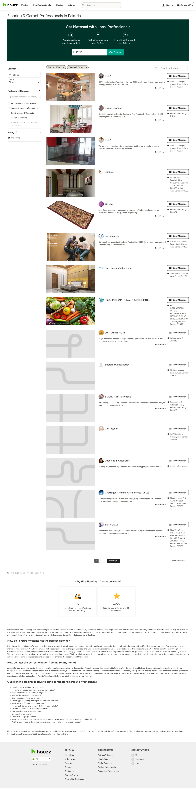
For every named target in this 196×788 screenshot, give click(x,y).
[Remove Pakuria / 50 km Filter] (64, 67)
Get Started (115, 52)
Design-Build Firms (19, 118)
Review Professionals (107, 767)
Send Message (180, 76)
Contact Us (69, 771)
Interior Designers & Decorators (24, 108)
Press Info (69, 763)
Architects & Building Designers (24, 103)
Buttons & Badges (105, 755)
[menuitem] (26, 5)
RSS (137, 763)
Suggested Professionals (108, 771)
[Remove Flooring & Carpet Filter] (86, 67)
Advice (71, 5)
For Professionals (105, 763)
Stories (59, 5)
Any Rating (15, 138)
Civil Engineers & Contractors (23, 113)
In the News (70, 759)
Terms (67, 775)
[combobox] (101, 5)
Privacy (75, 775)
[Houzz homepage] (10, 5)
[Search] (83, 5)
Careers (68, 767)
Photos (24, 5)
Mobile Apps (103, 759)
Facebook (139, 759)
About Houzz (70, 755)
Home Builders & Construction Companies (24, 123)
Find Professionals (42, 5)
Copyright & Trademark (74, 779)
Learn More (39, 573)
